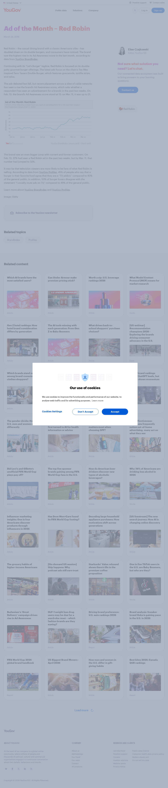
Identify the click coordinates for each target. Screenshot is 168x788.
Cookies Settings (52, 411)
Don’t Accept (85, 411)
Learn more (97, 400)
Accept (115, 411)
